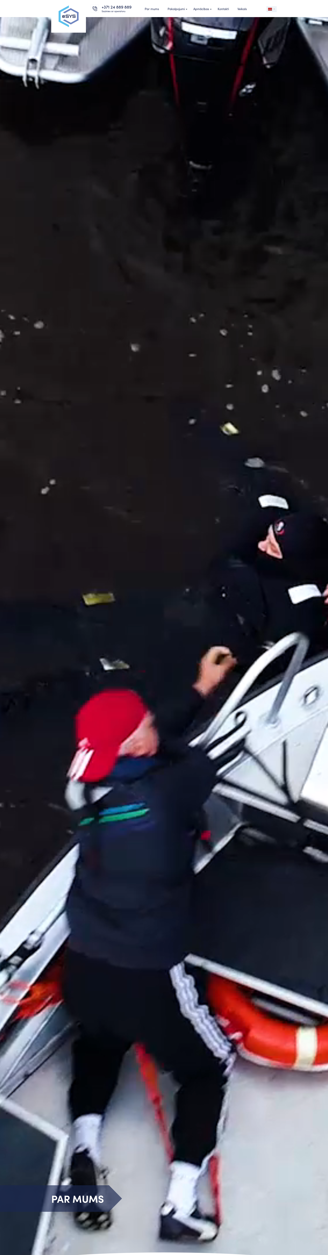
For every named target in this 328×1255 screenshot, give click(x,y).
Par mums (152, 9)
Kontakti (223, 9)
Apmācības (201, 9)
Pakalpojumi (176, 9)
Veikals (242, 9)
